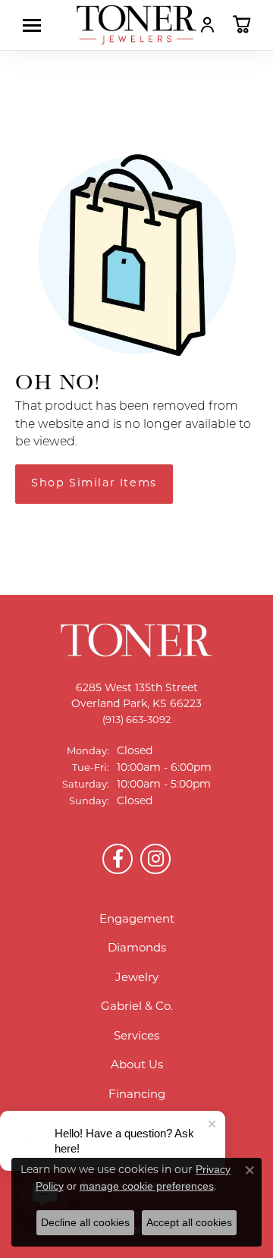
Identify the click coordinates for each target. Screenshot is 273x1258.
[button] (207, 24)
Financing (136, 1095)
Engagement (136, 920)
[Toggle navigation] (35, 25)
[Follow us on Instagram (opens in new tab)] (155, 859)
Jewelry (136, 978)
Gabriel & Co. (137, 1007)
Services (136, 1037)
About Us (137, 1065)
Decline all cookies (85, 1222)
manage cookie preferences (147, 1186)
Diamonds (137, 949)
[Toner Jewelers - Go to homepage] (136, 25)
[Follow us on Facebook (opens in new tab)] (117, 859)
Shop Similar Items (94, 483)
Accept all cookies (189, 1222)
